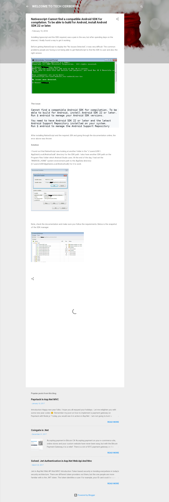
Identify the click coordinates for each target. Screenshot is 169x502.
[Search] (141, 7)
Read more (113, 422)
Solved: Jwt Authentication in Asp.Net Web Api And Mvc (61, 460)
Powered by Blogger (86, 495)
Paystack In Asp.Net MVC (45, 399)
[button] (117, 19)
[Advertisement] (134, 53)
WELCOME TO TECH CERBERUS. (55, 6)
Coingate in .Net (40, 430)
